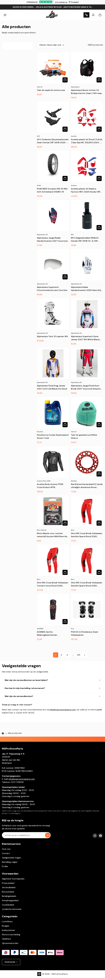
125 (78, 655)
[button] (5, 15)
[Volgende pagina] (84, 654)
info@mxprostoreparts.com (63, 709)
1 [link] (55, 655)
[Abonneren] (47, 835)
